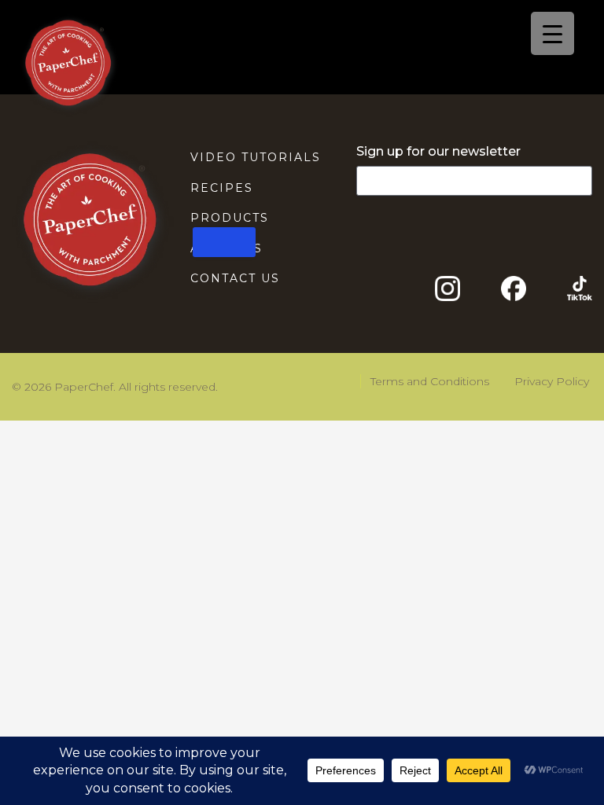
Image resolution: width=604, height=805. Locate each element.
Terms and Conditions (429, 381)
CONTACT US (235, 278)
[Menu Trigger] (552, 33)
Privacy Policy (551, 381)
